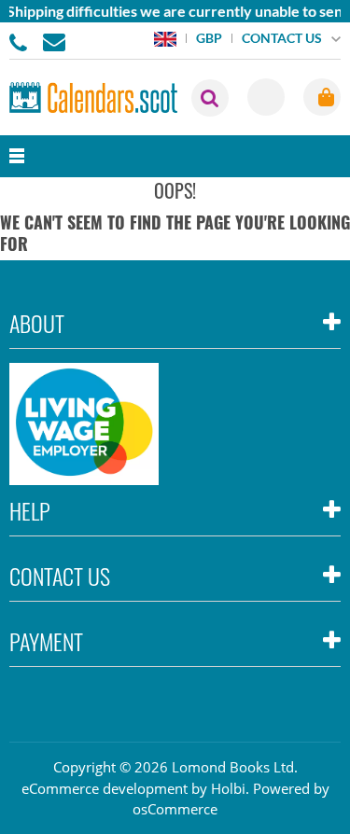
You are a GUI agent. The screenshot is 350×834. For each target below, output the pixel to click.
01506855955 (21, 41)
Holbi (228, 788)
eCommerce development (104, 788)
